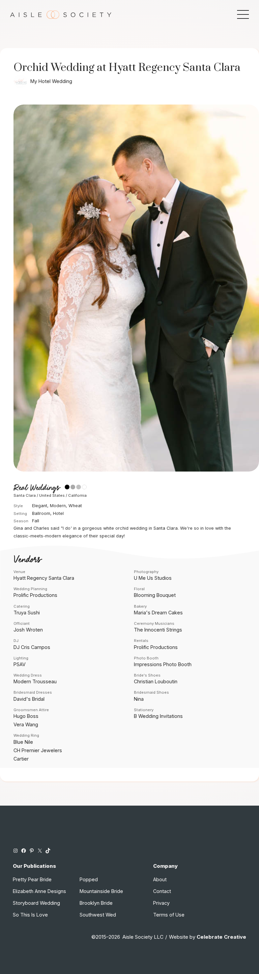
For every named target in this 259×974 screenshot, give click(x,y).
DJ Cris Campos (31, 647)
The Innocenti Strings (158, 630)
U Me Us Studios (153, 578)
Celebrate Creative (221, 937)
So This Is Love (30, 915)
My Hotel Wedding (51, 81)
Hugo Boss (25, 716)
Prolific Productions (35, 595)
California (77, 495)
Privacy (161, 903)
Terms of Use (168, 915)
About (160, 879)
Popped (89, 879)
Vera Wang (25, 724)
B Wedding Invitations (158, 716)
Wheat (75, 505)
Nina (139, 699)
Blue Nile (23, 742)
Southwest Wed (98, 915)
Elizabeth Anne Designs (39, 891)
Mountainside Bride (101, 891)
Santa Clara (24, 495)
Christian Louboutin (155, 681)
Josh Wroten (28, 630)
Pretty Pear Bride (32, 879)
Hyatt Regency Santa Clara (43, 578)
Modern (58, 505)
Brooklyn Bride (96, 903)
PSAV (19, 664)
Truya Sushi (26, 612)
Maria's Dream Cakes (158, 612)
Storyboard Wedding (36, 903)
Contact (162, 891)
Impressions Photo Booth (163, 664)
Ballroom (41, 513)
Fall (35, 520)
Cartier (21, 759)
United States (52, 495)
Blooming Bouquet (155, 595)
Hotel (58, 513)
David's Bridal (29, 699)
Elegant (39, 505)
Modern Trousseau (35, 681)
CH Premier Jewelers (37, 750)
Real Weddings (36, 488)
